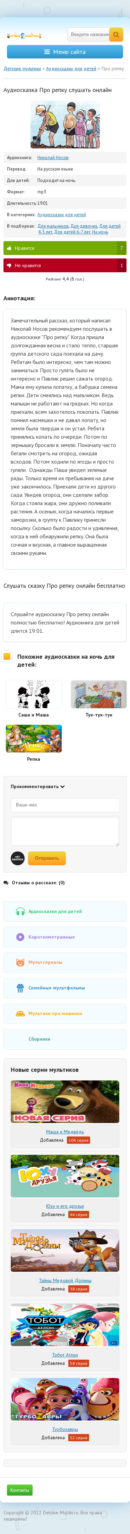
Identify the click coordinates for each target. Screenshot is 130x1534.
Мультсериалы (45, 962)
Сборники (39, 1039)
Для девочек (83, 226)
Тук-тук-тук (98, 715)
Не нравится (69, 265)
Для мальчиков (53, 226)
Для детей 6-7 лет (72, 232)
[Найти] (116, 35)
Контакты (19, 1490)
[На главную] (28, 34)
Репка (33, 759)
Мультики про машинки (55, 1013)
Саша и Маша (33, 715)
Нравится (69, 248)
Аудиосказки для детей (61, 215)
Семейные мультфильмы (56, 988)
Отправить (47, 858)
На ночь (100, 232)
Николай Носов (53, 158)
